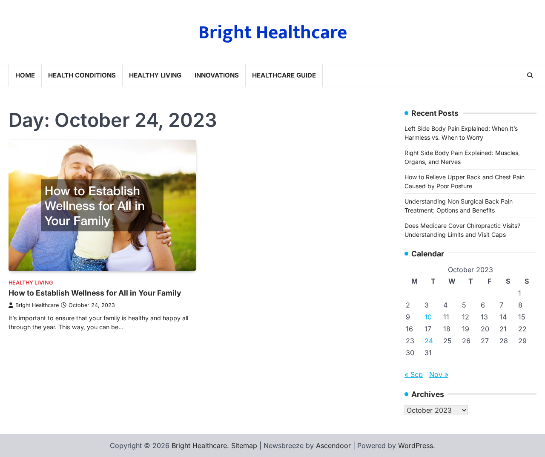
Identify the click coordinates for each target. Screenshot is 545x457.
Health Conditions (82, 75)
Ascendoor (333, 445)
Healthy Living (155, 75)
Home (25, 75)
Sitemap (244, 445)
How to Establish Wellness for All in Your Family (95, 292)
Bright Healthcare (272, 33)
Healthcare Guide (284, 75)
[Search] (530, 75)
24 (429, 340)
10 (428, 317)
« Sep (413, 374)
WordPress (415, 445)
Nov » (438, 374)
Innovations (217, 75)
